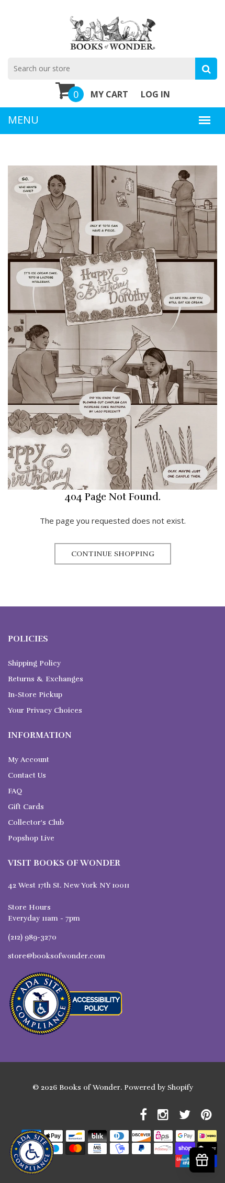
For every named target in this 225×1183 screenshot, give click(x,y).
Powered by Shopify (158, 1087)
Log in (155, 94)
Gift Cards (26, 806)
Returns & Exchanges (45, 679)
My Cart (109, 94)
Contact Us (27, 775)
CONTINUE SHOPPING (112, 553)
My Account (28, 759)
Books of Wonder (89, 1087)
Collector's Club (36, 822)
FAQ (15, 791)
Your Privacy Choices (45, 710)
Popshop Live (31, 838)
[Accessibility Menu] (32, 1152)
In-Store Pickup (35, 694)
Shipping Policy (34, 663)
